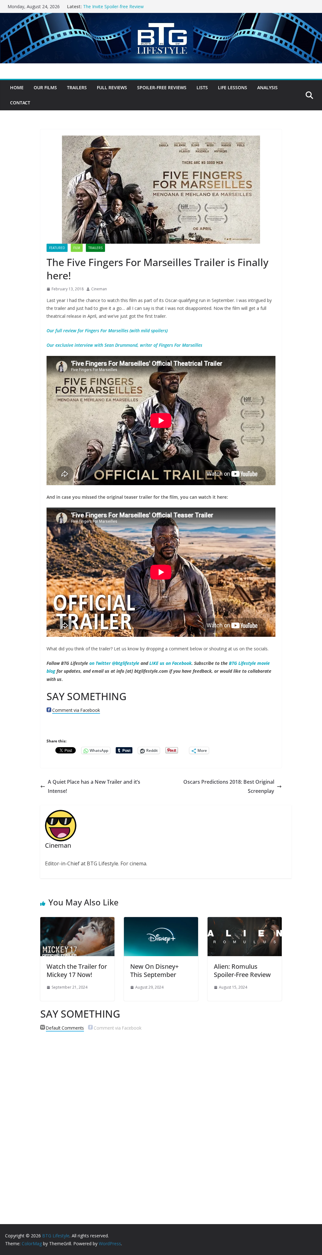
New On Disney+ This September (154, 970)
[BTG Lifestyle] (161, 17)
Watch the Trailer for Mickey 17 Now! (77, 970)
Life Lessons (232, 87)
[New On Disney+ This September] (161, 921)
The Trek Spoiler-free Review (112, 6)
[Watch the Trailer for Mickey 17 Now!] (77, 921)
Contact (20, 103)
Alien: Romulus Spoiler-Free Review (242, 970)
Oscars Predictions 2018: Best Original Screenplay (228, 786)
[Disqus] (161, 1117)
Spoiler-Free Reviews (161, 87)
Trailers (77, 87)
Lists (202, 87)
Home (17, 87)
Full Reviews (112, 87)
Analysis (267, 87)
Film (76, 248)
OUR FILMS (45, 87)
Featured (57, 248)
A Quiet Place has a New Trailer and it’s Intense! (94, 786)
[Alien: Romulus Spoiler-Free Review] (245, 921)
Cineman (99, 289)
